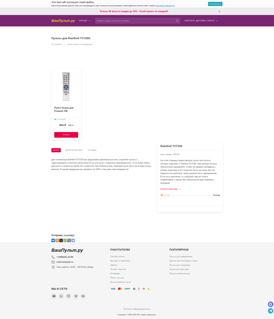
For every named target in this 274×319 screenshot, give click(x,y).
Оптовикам (115, 273)
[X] (61, 240)
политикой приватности (165, 6)
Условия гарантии (118, 269)
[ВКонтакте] (53, 240)
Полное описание (169, 189)
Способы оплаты (117, 256)
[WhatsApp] (65, 240)
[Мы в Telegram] (75, 296)
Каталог (83, 21)
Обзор (56, 150)
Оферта (113, 265)
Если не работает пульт (120, 282)
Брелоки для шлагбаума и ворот (183, 261)
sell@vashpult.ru (64, 262)
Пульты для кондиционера (180, 256)
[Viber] (69, 240)
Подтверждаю (215, 4)
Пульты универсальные (179, 273)
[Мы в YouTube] (54, 296)
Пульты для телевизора (179, 265)
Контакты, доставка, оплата (200, 21)
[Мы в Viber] (68, 296)
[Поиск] (177, 21)
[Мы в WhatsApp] (61, 296)
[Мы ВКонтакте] (83, 296)
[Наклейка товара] (53, 71)
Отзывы (92, 150)
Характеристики (73, 150)
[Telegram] (73, 240)
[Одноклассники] (57, 240)
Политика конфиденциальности (137, 309)
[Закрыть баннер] (219, 11)
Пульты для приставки (179, 269)
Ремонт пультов (117, 278)
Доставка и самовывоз (120, 261)
